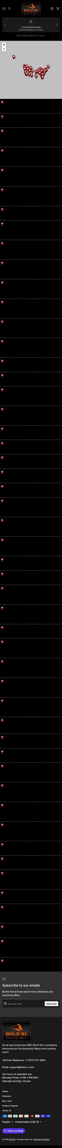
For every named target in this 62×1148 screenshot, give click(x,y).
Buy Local (7, 1101)
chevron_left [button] (5, 25)
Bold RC (12, 1139)
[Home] (31, 8)
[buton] (8, 1122)
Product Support (10, 1105)
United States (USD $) (28, 1122)
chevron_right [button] (57, 25)
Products (6, 1096)
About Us (6, 1110)
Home (5, 1091)
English (8, 1122)
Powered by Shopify (41, 1139)
